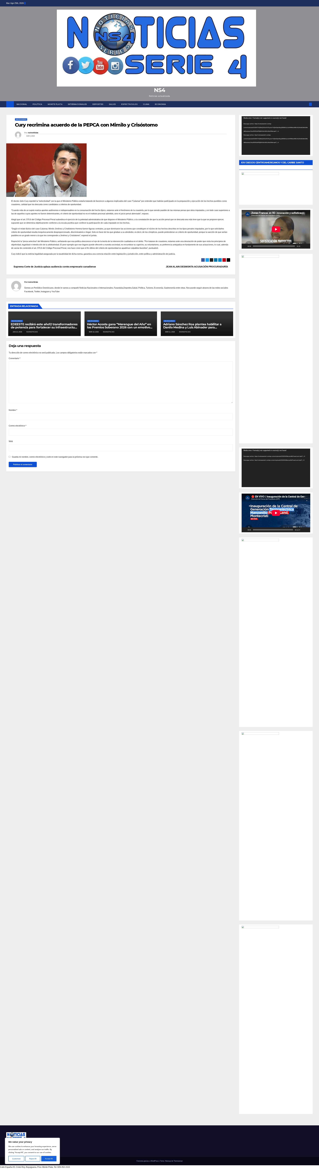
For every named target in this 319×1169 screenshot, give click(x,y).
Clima (146, 104)
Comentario (14, 358)
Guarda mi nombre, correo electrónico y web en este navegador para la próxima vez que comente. (55, 457)
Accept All (49, 1159)
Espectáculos (129, 104)
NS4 (159, 90)
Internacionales (77, 104)
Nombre (13, 410)
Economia (160, 104)
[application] (276, 135)
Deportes (97, 104)
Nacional (22, 104)
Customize (16, 1159)
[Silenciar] (303, 246)
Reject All (32, 1159)
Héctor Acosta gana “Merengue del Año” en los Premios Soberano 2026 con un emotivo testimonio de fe (119, 327)
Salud (112, 104)
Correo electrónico (17, 426)
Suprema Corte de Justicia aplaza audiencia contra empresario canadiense (54, 266)
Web (11, 441)
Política (37, 104)
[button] (306, 104)
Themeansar (178, 1161)
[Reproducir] (245, 246)
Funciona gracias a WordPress (148, 1161)
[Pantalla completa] (307, 246)
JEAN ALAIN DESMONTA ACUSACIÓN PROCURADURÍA (197, 266)
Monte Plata (55, 104)
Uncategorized (21, 119)
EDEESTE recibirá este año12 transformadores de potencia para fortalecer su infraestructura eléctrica (44, 327)
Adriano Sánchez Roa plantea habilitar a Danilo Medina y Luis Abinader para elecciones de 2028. (192, 327)
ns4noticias (33, 133)
